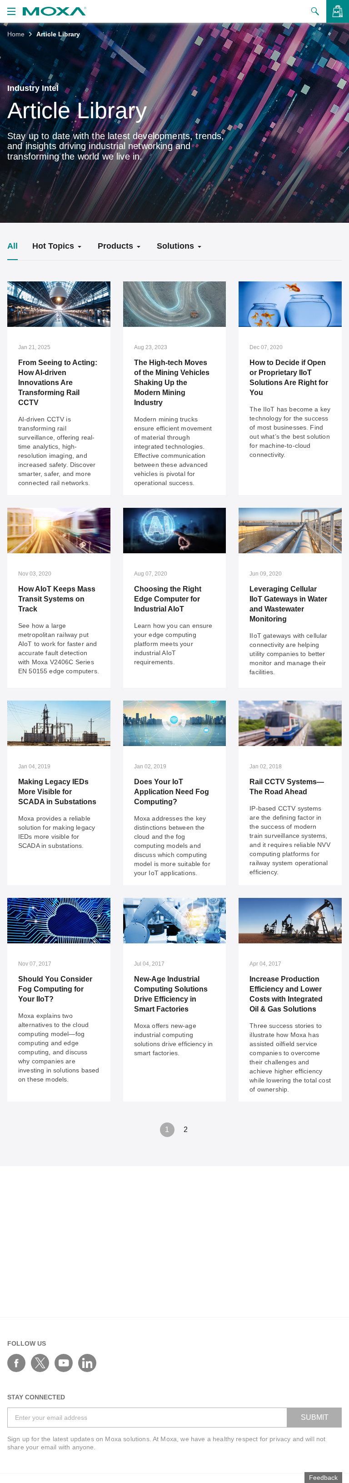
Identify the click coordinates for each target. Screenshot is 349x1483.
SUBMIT (315, 1417)
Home (16, 34)
